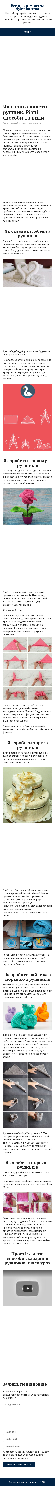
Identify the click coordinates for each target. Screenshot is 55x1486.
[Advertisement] (27, 67)
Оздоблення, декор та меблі (29, 123)
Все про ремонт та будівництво (27, 7)
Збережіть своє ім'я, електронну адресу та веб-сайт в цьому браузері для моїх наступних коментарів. (26, 1455)
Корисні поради (9, 123)
